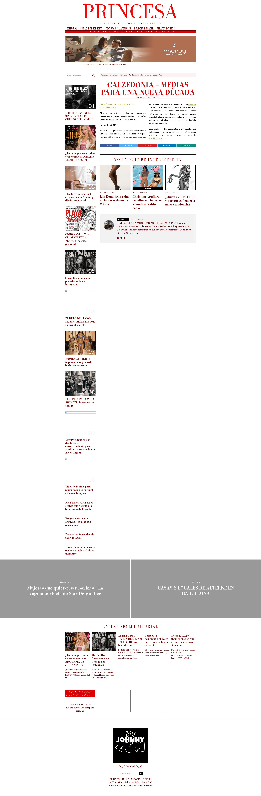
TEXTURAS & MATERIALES (118, 28)
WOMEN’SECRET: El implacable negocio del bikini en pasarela (79, 362)
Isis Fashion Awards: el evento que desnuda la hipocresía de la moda (79, 506)
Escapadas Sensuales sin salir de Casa (79, 536)
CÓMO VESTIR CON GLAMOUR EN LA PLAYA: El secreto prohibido (77, 239)
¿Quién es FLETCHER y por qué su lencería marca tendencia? (180, 201)
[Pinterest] (127, 766)
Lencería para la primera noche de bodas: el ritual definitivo (80, 550)
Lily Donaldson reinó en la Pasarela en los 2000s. (114, 200)
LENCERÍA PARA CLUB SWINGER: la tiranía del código (80, 402)
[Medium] (137, 766)
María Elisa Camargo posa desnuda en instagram (78, 281)
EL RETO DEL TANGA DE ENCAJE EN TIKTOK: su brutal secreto (80, 322)
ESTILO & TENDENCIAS (91, 28)
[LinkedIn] (130, 766)
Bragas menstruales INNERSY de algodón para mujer (78, 522)
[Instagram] (123, 766)
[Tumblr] (140, 766)
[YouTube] (133, 766)
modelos (188, 117)
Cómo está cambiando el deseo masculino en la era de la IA (156, 640)
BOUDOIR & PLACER (144, 28)
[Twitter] (120, 766)
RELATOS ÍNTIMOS (166, 28)
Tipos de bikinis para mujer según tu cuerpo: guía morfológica (79, 490)
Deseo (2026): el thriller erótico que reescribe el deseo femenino (182, 640)
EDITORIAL (72, 28)
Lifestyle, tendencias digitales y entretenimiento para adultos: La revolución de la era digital (80, 446)
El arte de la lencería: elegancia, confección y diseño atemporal (79, 197)
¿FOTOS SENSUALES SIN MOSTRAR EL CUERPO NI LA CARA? (79, 116)
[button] (93, 75)
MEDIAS (192, 104)
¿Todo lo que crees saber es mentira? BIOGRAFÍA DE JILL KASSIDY (80, 157)
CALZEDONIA (155, 138)
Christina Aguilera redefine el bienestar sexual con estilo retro (147, 202)
